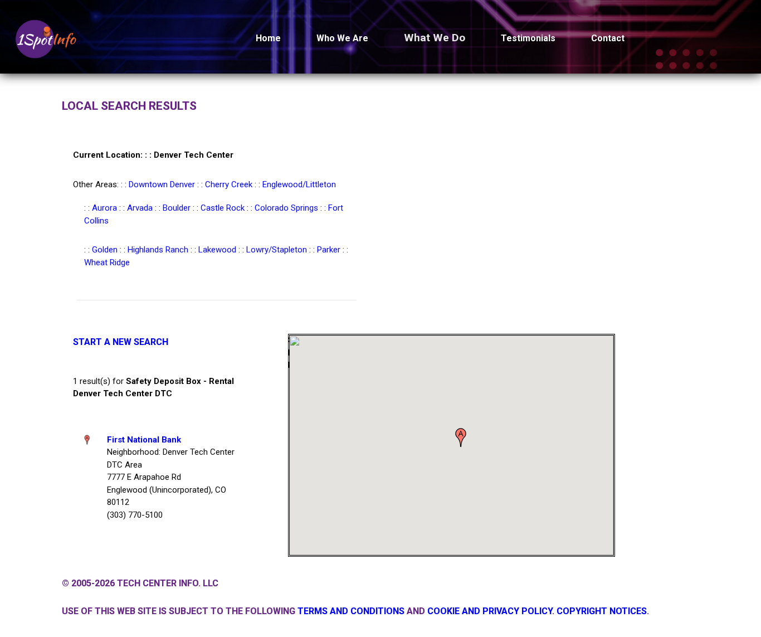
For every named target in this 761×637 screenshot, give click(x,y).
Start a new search (120, 342)
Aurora (104, 208)
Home (268, 38)
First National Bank (144, 440)
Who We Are (342, 38)
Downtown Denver (162, 184)
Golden (105, 250)
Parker (328, 250)
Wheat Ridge (107, 262)
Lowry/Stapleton (276, 250)
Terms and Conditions (350, 611)
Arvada (140, 208)
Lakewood (217, 250)
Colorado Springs (286, 208)
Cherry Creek (228, 184)
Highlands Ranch (158, 250)
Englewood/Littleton (299, 184)
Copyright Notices (602, 611)
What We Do (434, 37)
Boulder (177, 208)
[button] (460, 437)
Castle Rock (223, 208)
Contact (608, 38)
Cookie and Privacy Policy (489, 611)
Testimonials (528, 38)
